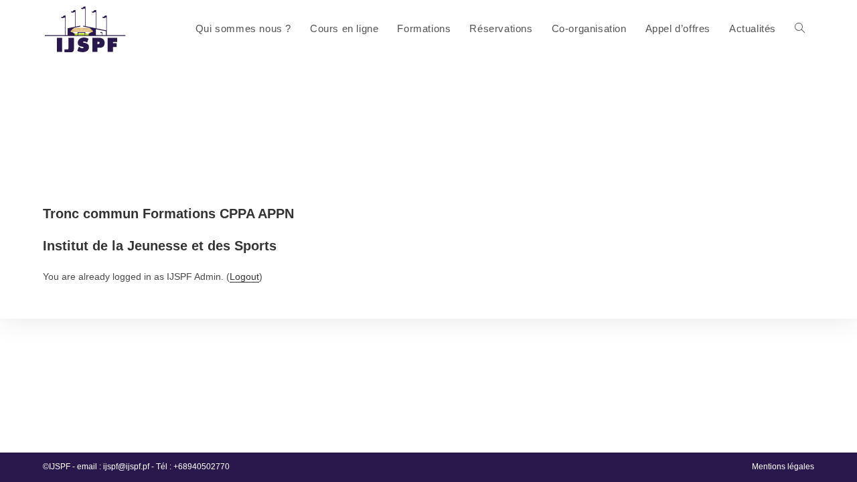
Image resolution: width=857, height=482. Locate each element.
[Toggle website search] (799, 28)
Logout (244, 276)
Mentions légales (783, 466)
